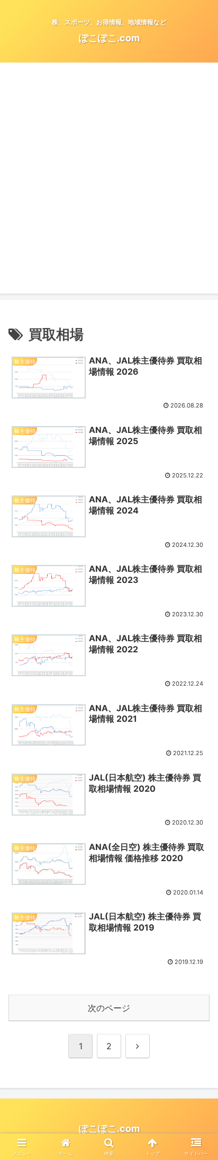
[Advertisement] (109, 184)
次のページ (109, 1008)
